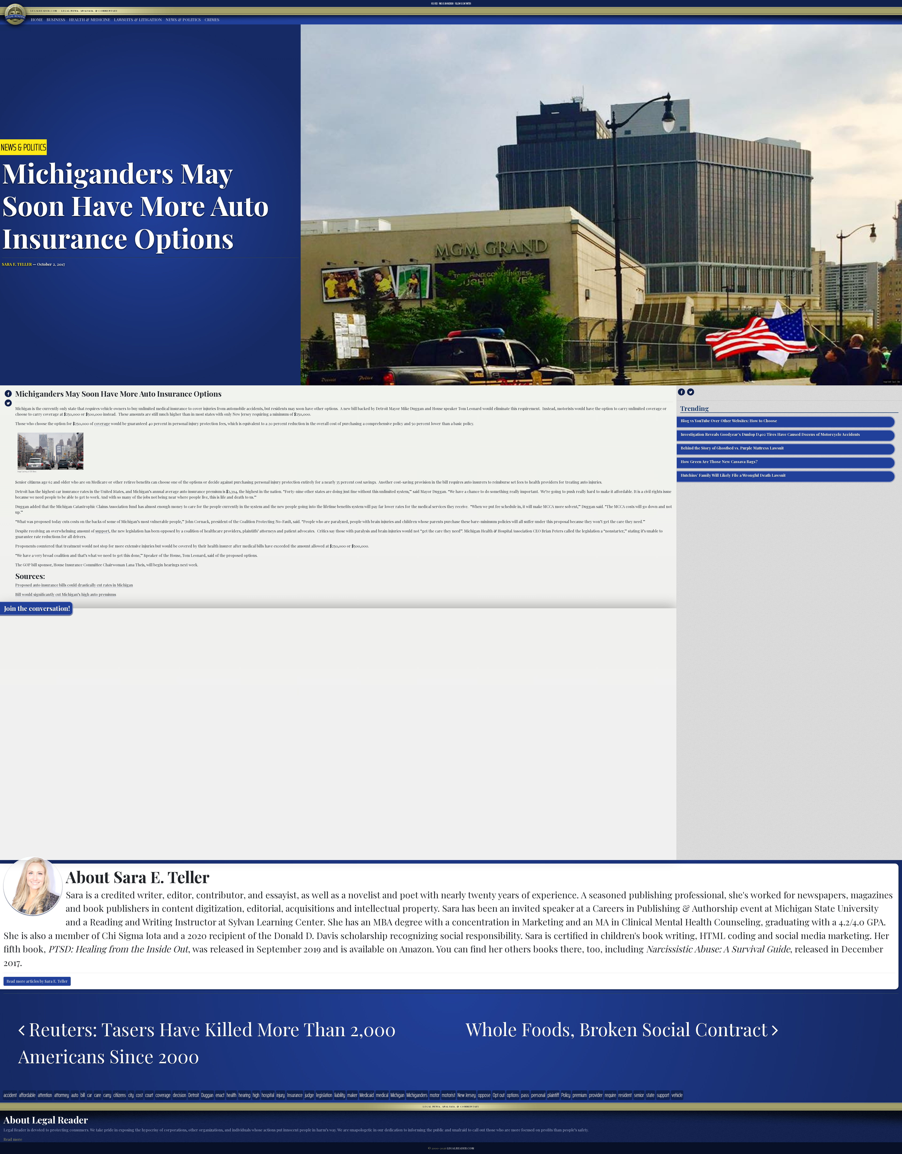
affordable (27, 1095)
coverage (102, 423)
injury (280, 1095)
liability (339, 1095)
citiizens (119, 1095)
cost (139, 1095)
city (131, 1095)
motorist (448, 1095)
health (231, 1095)
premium (580, 1095)
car (89, 1095)
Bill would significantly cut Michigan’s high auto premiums (65, 594)
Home (37, 19)
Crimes (212, 19)
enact (220, 1095)
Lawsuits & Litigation (138, 19)
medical (382, 1095)
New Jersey (467, 1095)
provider (596, 1095)
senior (639, 1095)
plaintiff (553, 1095)
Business (56, 19)
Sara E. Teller (17, 264)
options (513, 1095)
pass (525, 1095)
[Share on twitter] (8, 403)
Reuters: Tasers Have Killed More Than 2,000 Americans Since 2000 (207, 1042)
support (102, 530)
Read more (13, 1139)
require (610, 1095)
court (149, 1095)
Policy (565, 1095)
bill (83, 1095)
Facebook (446, 3)
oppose (484, 1095)
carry (107, 1095)
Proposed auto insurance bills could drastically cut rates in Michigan (74, 585)
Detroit (193, 1095)
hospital (268, 1095)
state (650, 1095)
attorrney (61, 1095)
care (97, 1095)
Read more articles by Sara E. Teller (37, 981)
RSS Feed (434, 3)
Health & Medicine (89, 19)
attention (45, 1095)
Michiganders (417, 1095)
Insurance (295, 1095)
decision (179, 1095)
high (256, 1095)
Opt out (499, 1095)
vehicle (677, 1095)
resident (625, 1095)
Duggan (207, 1095)
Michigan (397, 1095)
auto (74, 1095)
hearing (244, 1095)
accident (10, 1095)
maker (352, 1095)
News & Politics (183, 19)
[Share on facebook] (8, 393)
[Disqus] (338, 677)
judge (309, 1095)
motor (434, 1095)
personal (538, 1095)
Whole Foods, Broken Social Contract (619, 1029)
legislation (324, 1095)
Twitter (463, 3)
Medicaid (367, 1095)
